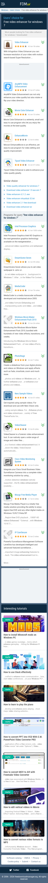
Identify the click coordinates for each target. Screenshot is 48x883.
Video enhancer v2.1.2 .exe (18, 194)
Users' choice (15, 10)
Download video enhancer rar (19, 207)
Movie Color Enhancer (24, 110)
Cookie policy (13, 861)
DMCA (27, 858)
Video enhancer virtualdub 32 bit (21, 198)
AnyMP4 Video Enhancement (21, 85)
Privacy (36, 858)
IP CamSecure (21, 532)
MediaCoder (20, 286)
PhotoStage (20, 356)
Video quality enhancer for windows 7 (23, 186)
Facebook (34, 870)
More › (6, 563)
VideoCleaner (20, 425)
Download (42, 42)
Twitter (16, 870)
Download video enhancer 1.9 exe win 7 (24, 190)
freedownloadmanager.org (26, 876)
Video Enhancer (21, 42)
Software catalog (14, 858)
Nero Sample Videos (23, 393)
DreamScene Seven (23, 258)
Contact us (35, 861)
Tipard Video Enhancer (24, 160)
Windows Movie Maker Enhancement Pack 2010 (25, 318)
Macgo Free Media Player (26, 494)
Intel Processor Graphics (25, 226)
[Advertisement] (24, 71)
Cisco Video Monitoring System (25, 460)
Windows (4, 10)
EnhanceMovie (21, 135)
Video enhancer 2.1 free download (21, 203)
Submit (25, 861)
